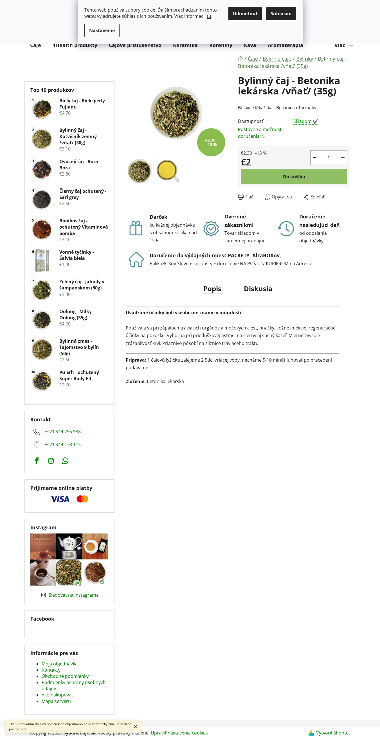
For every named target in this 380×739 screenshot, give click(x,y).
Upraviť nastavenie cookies (179, 733)
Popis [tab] (212, 288)
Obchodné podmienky (65, 676)
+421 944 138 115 (62, 444)
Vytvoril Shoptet (333, 733)
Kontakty (51, 670)
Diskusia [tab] (258, 288)
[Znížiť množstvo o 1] (315, 158)
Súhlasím (281, 13)
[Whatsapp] (65, 460)
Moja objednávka (60, 664)
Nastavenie (102, 30)
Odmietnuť (245, 13)
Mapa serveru (56, 701)
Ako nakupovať (57, 695)
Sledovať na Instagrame (74, 595)
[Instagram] (50, 460)
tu (209, 16)
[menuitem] (35, 45)
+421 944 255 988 (62, 431)
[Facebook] (36, 460)
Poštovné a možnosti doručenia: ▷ (260, 132)
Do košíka (294, 177)
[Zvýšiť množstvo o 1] (343, 158)
